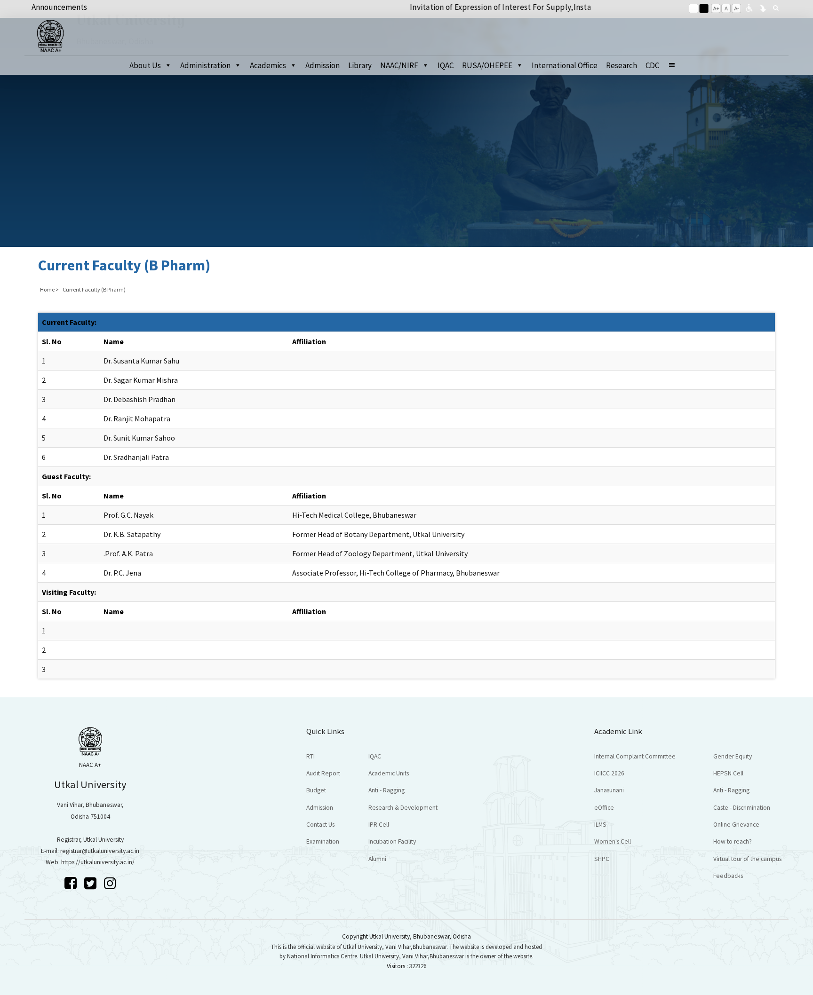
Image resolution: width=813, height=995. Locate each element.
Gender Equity (732, 756)
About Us (145, 65)
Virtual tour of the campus (747, 859)
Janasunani (609, 790)
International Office (565, 65)
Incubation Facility (392, 841)
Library (360, 65)
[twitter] (91, 883)
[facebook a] (72, 883)
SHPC (601, 859)
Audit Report (323, 773)
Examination (322, 841)
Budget (316, 790)
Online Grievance (736, 825)
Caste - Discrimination (741, 808)
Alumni (377, 859)
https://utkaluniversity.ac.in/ (98, 862)
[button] (676, 65)
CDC (652, 65)
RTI (310, 756)
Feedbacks (728, 876)
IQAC (446, 65)
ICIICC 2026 (609, 773)
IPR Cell (378, 825)
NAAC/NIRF (399, 65)
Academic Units (388, 773)
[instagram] (110, 883)
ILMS (600, 825)
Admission (322, 65)
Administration (205, 65)
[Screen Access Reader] (749, 7)
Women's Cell (612, 841)
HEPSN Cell (728, 773)
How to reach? (732, 841)
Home (47, 289)
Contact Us (320, 825)
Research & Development (403, 808)
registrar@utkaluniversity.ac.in (99, 851)
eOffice (604, 808)
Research (621, 65)
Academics (268, 65)
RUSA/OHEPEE (487, 65)
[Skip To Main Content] (763, 7)
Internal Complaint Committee (635, 756)
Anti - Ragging (386, 790)
